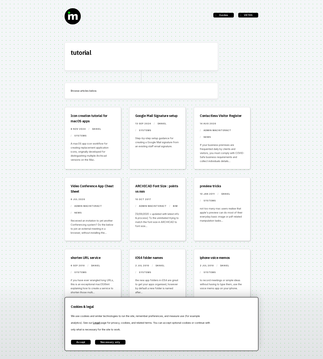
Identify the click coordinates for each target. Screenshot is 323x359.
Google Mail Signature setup (156, 115)
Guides (223, 15)
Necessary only (110, 342)
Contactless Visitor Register (221, 115)
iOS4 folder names (149, 257)
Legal (96, 322)
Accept (80, 342)
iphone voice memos (215, 257)
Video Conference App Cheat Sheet (92, 189)
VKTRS (248, 15)
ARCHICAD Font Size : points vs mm (156, 189)
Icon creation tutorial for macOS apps (89, 118)
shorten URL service (85, 257)
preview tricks (210, 186)
